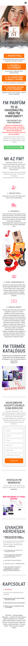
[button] (14, 537)
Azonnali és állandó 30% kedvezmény (14, 72)
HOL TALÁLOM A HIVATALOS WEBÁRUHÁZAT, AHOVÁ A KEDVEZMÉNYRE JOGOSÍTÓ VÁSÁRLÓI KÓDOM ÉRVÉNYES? (12, 568)
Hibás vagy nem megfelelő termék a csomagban (14, 606)
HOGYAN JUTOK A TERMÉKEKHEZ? (15, 563)
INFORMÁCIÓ (8, 589)
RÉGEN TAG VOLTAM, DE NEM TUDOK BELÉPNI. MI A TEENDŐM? (14, 537)
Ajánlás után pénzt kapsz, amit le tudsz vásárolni (14, 93)
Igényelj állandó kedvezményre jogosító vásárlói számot (14, 60)
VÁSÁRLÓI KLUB (14, 25)
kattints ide (14, 489)
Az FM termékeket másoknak (14, 83)
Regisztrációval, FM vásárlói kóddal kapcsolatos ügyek (14, 599)
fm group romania (13, 622)
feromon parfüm (13, 626)
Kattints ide (14, 362)
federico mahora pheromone (11, 624)
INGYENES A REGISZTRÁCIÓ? (13, 560)
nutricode (19, 620)
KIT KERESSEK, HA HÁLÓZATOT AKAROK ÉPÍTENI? (14, 551)
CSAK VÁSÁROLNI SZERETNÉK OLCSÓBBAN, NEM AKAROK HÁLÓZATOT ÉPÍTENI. (12, 556)
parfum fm (22, 622)
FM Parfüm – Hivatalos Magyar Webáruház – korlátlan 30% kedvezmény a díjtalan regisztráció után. (14, 617)
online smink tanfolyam (9, 620)
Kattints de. (12, 546)
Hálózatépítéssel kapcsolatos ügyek (15, 603)
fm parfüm (21, 619)
